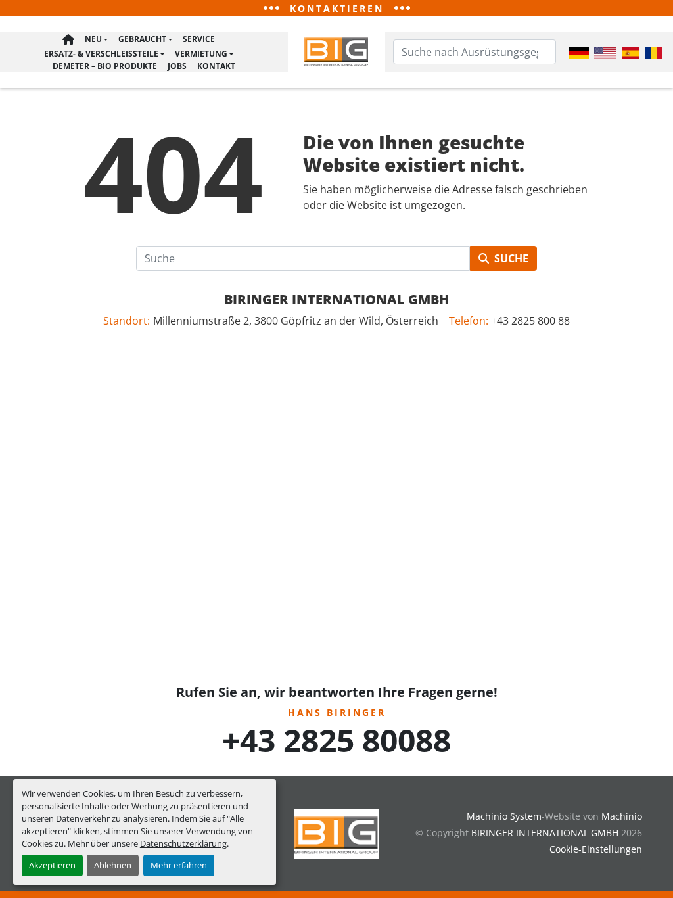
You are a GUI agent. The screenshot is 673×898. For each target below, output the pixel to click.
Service (199, 39)
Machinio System (504, 816)
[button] (96, 40)
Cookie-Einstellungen (595, 849)
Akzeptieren (52, 865)
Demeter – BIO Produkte (105, 66)
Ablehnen (112, 865)
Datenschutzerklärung (183, 843)
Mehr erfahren (179, 865)
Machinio (621, 816)
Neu (93, 39)
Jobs (177, 66)
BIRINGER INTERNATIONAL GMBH (336, 299)
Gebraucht (142, 39)
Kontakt (216, 66)
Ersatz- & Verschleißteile (101, 53)
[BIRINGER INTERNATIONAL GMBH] (336, 832)
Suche (511, 258)
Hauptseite (68, 40)
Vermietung (201, 53)
